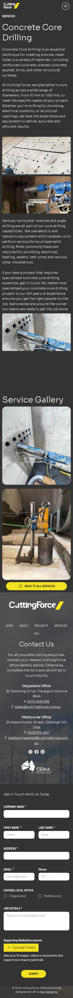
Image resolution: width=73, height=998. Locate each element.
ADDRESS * (11, 848)
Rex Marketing (49, 991)
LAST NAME (47, 827)
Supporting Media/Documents (23, 940)
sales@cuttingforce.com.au (38, 707)
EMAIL (9, 869)
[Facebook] (36, 752)
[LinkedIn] (43, 752)
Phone (43, 869)
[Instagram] (30, 752)
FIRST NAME (13, 827)
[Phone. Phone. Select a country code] (45, 876)
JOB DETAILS (13, 908)
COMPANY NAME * (15, 806)
